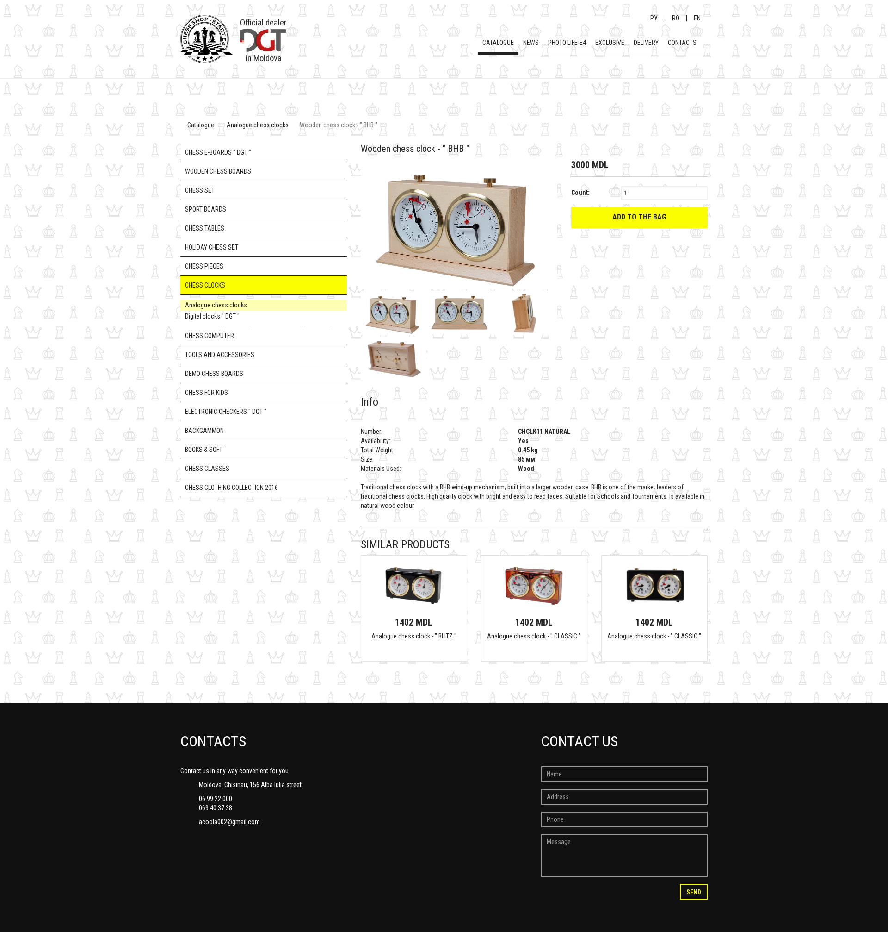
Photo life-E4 (567, 42)
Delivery (646, 42)
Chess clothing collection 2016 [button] (231, 487)
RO (675, 18)
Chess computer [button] (209, 335)
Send (693, 892)
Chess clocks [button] (205, 285)
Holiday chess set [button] (211, 247)
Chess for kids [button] (206, 392)
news (531, 42)
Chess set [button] (200, 190)
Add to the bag (639, 217)
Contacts (682, 42)
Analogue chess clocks (258, 125)
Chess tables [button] (204, 228)
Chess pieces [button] (204, 266)
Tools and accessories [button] (219, 354)
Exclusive (609, 42)
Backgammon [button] (204, 430)
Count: (580, 192)
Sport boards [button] (205, 209)
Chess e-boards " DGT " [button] (218, 152)
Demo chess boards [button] (214, 373)
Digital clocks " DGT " (212, 316)
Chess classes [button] (207, 468)
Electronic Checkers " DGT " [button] (225, 411)
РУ (654, 18)
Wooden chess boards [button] (218, 171)
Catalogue (498, 42)
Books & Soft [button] (203, 449)
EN (697, 18)
